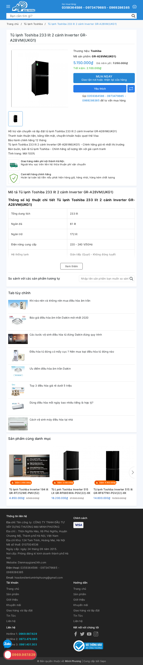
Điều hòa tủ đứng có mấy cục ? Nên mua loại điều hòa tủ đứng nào (72, 351)
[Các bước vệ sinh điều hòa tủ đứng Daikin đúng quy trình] (18, 338)
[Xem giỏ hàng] (134, 6)
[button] (132, 472)
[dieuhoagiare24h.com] (23, 6)
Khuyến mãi (13, 605)
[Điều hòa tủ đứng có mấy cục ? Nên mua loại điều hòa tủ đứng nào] (18, 355)
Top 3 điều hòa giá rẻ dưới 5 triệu (51, 385)
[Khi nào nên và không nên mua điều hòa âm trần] (18, 304)
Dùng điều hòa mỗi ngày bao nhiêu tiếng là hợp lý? (61, 402)
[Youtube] (89, 634)
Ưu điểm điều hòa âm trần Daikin (50, 368)
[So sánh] (131, 88)
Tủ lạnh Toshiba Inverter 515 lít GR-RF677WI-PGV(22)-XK (113, 491)
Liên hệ (10, 621)
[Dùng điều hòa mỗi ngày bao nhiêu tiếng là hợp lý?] (18, 406)
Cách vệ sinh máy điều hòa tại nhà (51, 419)
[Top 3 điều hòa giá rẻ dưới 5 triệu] (18, 389)
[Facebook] (75, 634)
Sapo (103, 661)
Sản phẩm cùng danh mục (29, 439)
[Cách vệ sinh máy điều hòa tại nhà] (18, 423)
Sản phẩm (12, 594)
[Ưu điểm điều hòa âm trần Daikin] (18, 372)
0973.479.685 (28, 639)
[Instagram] (96, 634)
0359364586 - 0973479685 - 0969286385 (96, 6)
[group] (40, 79)
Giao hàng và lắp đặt (19, 610)
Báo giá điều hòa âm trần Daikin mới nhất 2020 (59, 317)
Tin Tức (11, 615)
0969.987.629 (28, 633)
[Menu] (8, 6)
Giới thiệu (12, 599)
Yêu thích (100, 88)
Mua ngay (104, 78)
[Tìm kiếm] (133, 15)
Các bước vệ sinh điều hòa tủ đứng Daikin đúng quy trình (66, 334)
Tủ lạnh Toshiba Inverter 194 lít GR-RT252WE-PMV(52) (28, 491)
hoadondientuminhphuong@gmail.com (39, 577)
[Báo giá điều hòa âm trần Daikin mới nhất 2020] (18, 321)
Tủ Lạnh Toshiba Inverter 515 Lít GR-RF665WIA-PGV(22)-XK (70, 491)
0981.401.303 (28, 644)
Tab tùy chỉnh (19, 293)
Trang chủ (12, 588)
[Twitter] (82, 634)
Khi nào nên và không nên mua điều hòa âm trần (60, 300)
